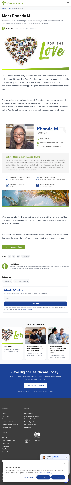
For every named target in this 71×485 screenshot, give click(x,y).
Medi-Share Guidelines (8, 422)
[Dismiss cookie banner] (64, 464)
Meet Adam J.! (9, 347)
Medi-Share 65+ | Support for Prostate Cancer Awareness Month (58, 349)
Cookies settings (28, 477)
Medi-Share (9, 28)
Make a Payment (29, 422)
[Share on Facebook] (9, 256)
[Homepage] (13, 3)
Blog (9, 8)
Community (7, 281)
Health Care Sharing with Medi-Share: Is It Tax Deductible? (35, 348)
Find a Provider (28, 413)
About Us (4, 437)
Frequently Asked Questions (10, 424)
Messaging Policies (27, 309)
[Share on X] (13, 256)
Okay (43, 477)
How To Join (5, 416)
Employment (5, 443)
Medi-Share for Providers (31, 416)
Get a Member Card (30, 424)
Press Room (5, 449)
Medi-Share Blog (6, 427)
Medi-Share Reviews (21, 281)
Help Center (27, 427)
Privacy (19, 309)
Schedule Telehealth (30, 419)
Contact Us (5, 452)
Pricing (4, 413)
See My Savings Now (35, 385)
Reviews (4, 419)
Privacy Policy (6, 446)
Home (4, 8)
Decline (58, 477)
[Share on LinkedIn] (18, 256)
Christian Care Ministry (8, 440)
